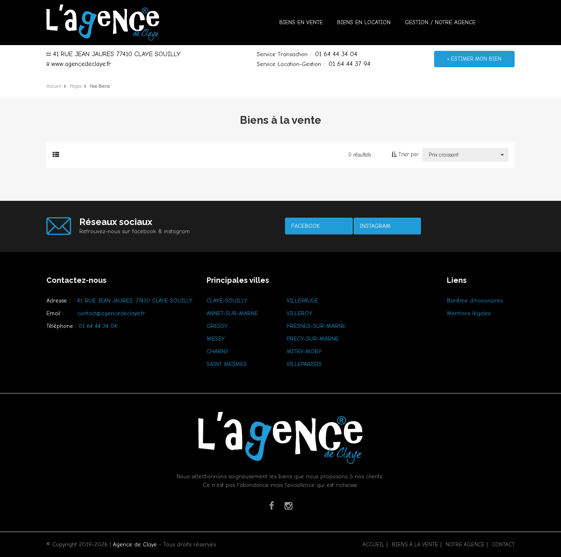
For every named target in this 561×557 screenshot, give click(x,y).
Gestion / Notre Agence (440, 22)
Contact (503, 544)
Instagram (375, 226)
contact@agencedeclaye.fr (111, 313)
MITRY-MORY (304, 351)
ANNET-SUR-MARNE (232, 313)
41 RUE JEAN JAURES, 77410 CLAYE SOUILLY (134, 300)
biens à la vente (415, 544)
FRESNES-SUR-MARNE (316, 326)
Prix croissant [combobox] (443, 155)
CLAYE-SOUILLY (227, 300)
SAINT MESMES (227, 364)
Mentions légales (468, 313)
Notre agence (465, 544)
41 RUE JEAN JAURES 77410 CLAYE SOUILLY (117, 54)
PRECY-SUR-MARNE (312, 338)
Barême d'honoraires (475, 300)
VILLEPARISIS (304, 364)
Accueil (373, 544)
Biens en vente (301, 22)
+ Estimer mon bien (474, 59)
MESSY (216, 338)
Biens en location (364, 22)
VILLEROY (299, 313)
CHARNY (217, 351)
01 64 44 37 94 (349, 64)
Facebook (305, 226)
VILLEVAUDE (302, 300)
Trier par (407, 154)
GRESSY (217, 326)
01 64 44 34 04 (336, 54)
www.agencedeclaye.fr (81, 64)
